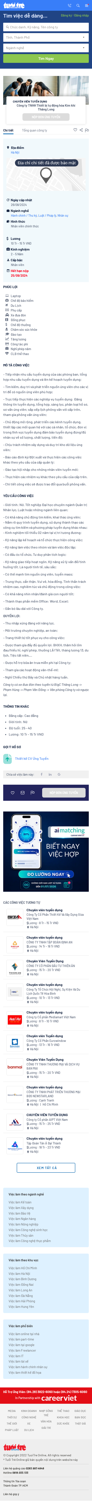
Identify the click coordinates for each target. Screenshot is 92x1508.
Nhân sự (63, 215)
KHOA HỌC (63, 1417)
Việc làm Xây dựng (21, 1208)
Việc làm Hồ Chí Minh (23, 1268)
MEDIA (12, 1411)
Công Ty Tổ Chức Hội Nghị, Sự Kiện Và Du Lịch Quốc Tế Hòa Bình (53, 992)
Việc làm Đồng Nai (21, 1284)
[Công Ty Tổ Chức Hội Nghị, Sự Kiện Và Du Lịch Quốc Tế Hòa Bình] (15, 992)
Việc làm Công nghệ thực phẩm (30, 1241)
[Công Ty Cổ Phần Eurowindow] (15, 1043)
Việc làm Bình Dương (22, 1279)
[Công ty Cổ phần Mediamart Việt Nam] (15, 1019)
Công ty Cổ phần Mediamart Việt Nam (51, 1017)
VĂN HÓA (46, 1421)
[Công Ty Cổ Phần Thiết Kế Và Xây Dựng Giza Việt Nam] (15, 917)
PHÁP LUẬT (12, 1430)
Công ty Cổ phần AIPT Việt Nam (47, 1119)
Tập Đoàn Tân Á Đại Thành (44, 1143)
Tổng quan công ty (34, 130)
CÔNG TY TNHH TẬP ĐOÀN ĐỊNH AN (49, 942)
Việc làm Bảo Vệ (19, 1213)
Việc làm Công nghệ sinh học (28, 1230)
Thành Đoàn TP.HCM (15, 1485)
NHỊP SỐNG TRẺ (46, 1413)
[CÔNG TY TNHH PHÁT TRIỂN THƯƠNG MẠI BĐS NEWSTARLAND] (15, 1094)
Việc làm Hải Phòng (22, 1301)
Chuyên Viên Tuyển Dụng (45, 961)
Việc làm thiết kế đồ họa (25, 1372)
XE (29, 1423)
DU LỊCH (29, 1430)
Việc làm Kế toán (20, 1202)
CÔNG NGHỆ (29, 1417)
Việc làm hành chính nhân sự (28, 1367)
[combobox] (46, 27)
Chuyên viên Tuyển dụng (45, 1036)
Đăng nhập (81, 15)
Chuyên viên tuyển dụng (44, 910)
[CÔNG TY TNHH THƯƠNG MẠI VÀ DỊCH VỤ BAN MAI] (15, 1067)
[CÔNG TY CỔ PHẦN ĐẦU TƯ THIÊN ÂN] (15, 968)
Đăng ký (66, 15)
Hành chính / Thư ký (24, 215)
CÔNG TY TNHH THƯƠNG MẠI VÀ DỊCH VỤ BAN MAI (53, 1066)
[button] (78, 5)
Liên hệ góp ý (11, 1494)
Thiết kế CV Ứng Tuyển (32, 758)
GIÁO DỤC (80, 1411)
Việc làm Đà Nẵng (21, 1296)
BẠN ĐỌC (80, 1417)
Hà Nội (15, 152)
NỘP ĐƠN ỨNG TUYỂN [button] (46, 117)
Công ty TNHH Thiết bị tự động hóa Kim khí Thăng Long (46, 107)
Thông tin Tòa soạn (14, 1481)
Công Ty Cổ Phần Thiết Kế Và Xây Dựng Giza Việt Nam (55, 917)
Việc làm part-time (21, 1339)
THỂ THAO (63, 1411)
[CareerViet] (58, 1398)
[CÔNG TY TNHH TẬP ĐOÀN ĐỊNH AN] (15, 945)
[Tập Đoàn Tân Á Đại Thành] (15, 1146)
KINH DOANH (29, 1411)
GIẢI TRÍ (46, 1427)
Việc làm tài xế (18, 1361)
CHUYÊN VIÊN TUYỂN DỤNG (47, 1115)
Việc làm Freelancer (22, 1350)
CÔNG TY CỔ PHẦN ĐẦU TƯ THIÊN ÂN (51, 966)
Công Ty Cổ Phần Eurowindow (46, 1041)
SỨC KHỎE (63, 1423)
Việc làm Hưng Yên (21, 1307)
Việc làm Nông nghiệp (23, 1224)
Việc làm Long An (20, 1290)
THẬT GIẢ (80, 1423)
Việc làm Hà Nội (19, 1273)
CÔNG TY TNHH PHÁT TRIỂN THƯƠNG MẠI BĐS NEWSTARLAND (53, 1094)
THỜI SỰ (12, 1417)
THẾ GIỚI (12, 1423)
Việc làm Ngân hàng (22, 1219)
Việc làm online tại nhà (24, 1334)
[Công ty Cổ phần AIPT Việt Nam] (15, 1122)
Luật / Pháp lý (47, 215)
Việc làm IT (16, 1356)
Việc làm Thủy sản (21, 1235)
